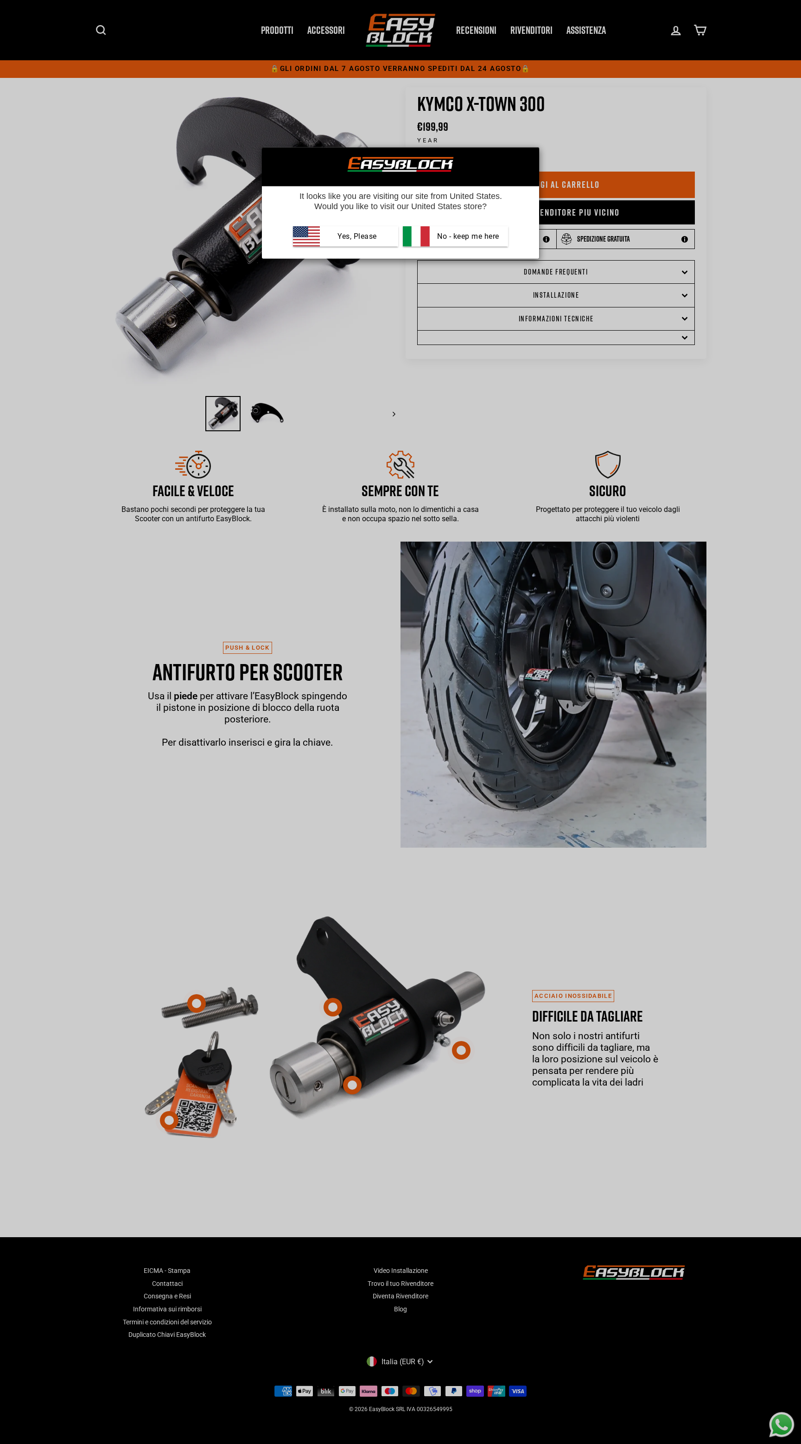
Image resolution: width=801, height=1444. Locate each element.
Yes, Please (357, 236)
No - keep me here (467, 236)
